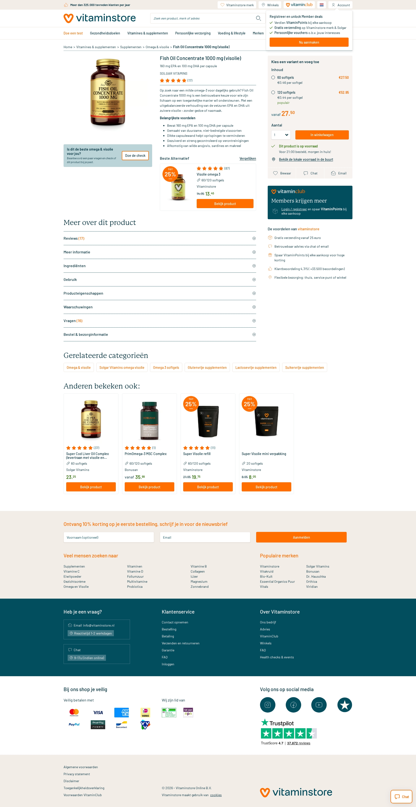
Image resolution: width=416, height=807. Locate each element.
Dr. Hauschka (316, 576)
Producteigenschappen (83, 293)
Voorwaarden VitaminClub (83, 795)
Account (344, 5)
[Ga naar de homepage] (100, 18)
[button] (225, 168)
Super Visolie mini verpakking (264, 454)
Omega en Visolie (76, 586)
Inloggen (168, 664)
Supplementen (131, 47)
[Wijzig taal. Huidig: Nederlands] (321, 4)
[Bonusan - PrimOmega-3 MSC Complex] (149, 421)
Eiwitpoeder (72, 576)
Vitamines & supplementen (147, 33)
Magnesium (199, 581)
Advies (265, 629)
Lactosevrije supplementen (256, 367)
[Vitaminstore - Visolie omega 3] (178, 187)
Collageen (198, 571)
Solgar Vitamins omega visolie (121, 367)
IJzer (194, 576)
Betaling (168, 636)
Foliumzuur (135, 576)
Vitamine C (72, 571)
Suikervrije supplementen (304, 367)
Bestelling (169, 629)
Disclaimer (71, 781)
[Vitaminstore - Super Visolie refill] (208, 421)
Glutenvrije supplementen (207, 367)
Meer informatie (77, 252)
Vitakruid (266, 571)
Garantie (168, 650)
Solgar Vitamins (173, 73)
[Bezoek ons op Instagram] (267, 705)
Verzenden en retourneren (181, 643)
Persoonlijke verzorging (193, 33)
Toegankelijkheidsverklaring (84, 788)
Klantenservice (178, 612)
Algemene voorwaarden (81, 767)
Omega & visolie (157, 47)
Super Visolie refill (196, 454)
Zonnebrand (200, 586)
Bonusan (312, 571)
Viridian (312, 586)
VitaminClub (269, 636)
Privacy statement (77, 774)
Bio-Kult (266, 576)
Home (68, 47)
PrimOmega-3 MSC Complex (146, 454)
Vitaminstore (206, 186)
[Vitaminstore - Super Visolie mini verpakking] (266, 421)
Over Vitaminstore (280, 612)
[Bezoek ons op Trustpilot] (344, 705)
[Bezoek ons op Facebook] (293, 705)
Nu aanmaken (309, 42)
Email (167, 537)
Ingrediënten (75, 265)
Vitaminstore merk (240, 5)
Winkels (273, 5)
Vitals (264, 586)
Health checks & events (277, 657)
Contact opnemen (175, 622)
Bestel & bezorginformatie (86, 334)
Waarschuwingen (78, 306)
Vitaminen (134, 566)
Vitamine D (135, 571)
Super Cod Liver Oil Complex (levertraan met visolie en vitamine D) (87, 456)
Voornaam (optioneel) (82, 537)
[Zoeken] (258, 18)
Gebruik (70, 279)
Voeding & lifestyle (232, 33)
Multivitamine (137, 581)
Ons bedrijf (268, 622)
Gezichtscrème (74, 581)
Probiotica (135, 586)
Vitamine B (199, 566)
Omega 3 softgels (166, 367)
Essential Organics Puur (277, 581)
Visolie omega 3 (208, 174)
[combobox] (208, 18)
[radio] (273, 77)
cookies (216, 795)
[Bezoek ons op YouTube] (319, 705)
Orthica (311, 581)
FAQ (165, 657)
